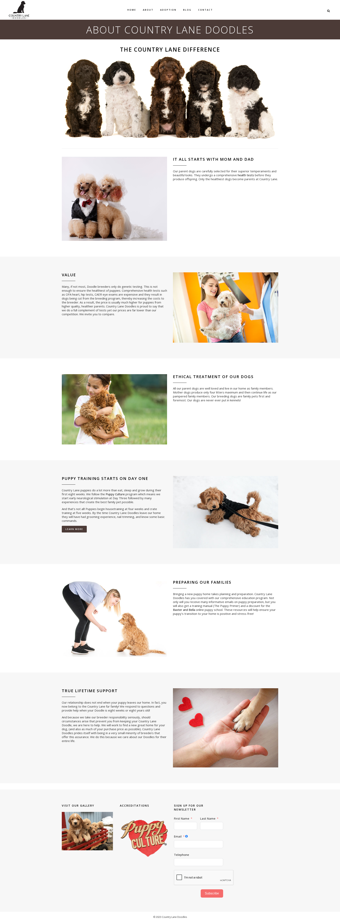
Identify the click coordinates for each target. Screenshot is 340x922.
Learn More (74, 529)
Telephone (181, 855)
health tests (246, 175)
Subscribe (212, 893)
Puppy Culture (115, 494)
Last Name (207, 818)
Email (178, 836)
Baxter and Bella (184, 610)
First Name (181, 818)
